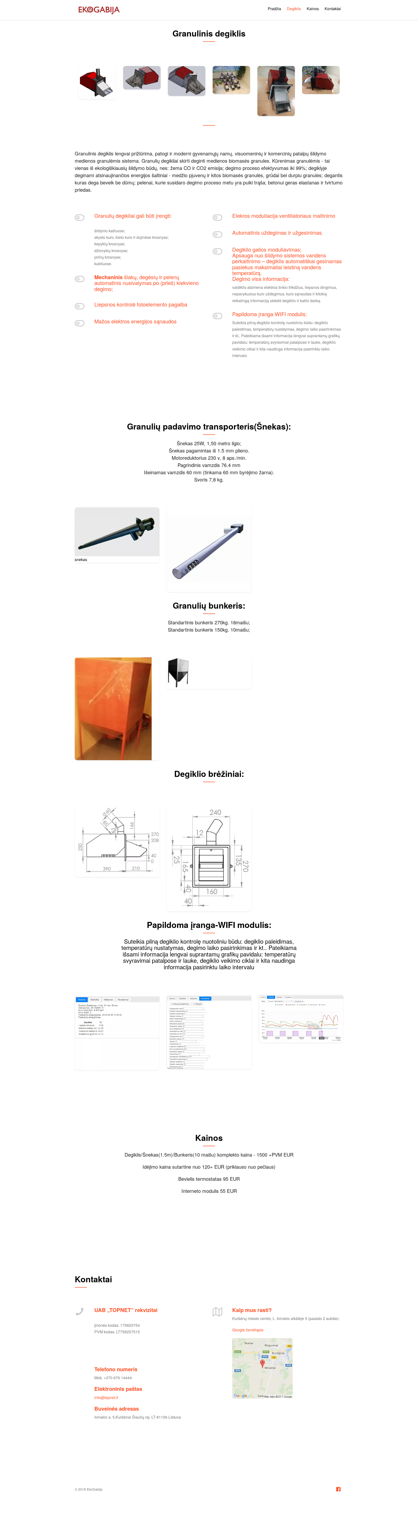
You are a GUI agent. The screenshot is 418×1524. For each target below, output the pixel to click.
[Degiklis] (97, 82)
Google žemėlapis (247, 1330)
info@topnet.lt (106, 1397)
